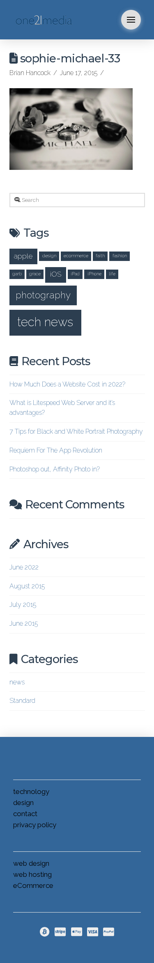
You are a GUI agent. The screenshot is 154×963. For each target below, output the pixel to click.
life (112, 273)
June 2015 (23, 623)
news (17, 682)
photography (43, 295)
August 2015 (27, 586)
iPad (75, 273)
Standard (22, 701)
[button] (131, 20)
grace (35, 273)
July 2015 (22, 604)
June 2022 (24, 567)
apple (23, 256)
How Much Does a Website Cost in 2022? (67, 384)
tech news (45, 322)
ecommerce (76, 255)
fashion (120, 255)
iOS (55, 274)
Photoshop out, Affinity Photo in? (54, 469)
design (49, 255)
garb (17, 273)
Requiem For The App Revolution (55, 450)
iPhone (94, 273)
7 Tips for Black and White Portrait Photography (76, 431)
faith (100, 255)
